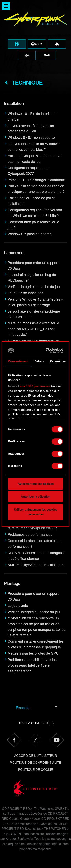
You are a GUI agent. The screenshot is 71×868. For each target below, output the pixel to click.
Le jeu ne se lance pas (25, 292)
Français (22, 707)
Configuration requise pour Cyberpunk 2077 (29, 170)
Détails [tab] (39, 361)
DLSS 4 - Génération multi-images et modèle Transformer (37, 555)
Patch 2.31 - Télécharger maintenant (36, 179)
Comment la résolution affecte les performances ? (34, 543)
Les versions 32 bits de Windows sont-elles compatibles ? (33, 146)
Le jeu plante (18, 605)
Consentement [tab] (18, 361)
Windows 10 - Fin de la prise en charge (32, 116)
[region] (35, 37)
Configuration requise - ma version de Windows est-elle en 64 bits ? (35, 212)
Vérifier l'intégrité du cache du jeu (34, 286)
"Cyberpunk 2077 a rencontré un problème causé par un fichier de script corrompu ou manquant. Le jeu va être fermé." (36, 626)
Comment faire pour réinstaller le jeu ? (33, 224)
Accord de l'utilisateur (35, 755)
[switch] (57, 441)
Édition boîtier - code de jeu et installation (31, 200)
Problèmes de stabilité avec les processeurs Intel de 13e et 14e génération (32, 665)
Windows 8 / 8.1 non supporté (31, 137)
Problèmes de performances (30, 534)
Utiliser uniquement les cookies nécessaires (35, 512)
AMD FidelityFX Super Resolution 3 (36, 564)
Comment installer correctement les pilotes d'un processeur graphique (36, 644)
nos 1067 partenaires (35, 386)
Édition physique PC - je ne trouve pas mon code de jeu (34, 158)
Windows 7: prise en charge (29, 233)
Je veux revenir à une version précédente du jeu (31, 128)
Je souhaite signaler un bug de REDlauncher (32, 277)
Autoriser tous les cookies (36, 483)
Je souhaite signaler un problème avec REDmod (34, 313)
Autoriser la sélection (35, 496)
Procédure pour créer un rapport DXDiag (33, 265)
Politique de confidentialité (35, 762)
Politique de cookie (35, 769)
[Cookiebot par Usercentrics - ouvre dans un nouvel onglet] (47, 350)
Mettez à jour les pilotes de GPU (33, 653)
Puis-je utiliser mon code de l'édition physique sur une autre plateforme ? (36, 188)
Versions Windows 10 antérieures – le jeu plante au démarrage (35, 301)
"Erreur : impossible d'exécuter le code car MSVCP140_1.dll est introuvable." (33, 328)
